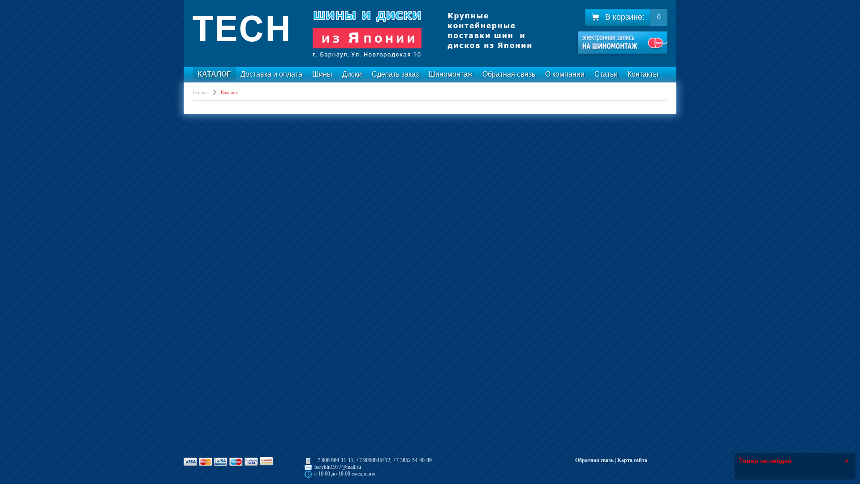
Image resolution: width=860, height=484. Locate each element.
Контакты (643, 74)
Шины (322, 74)
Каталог (214, 74)
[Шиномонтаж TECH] (363, 33)
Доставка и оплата (271, 74)
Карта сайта (632, 460)
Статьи (606, 74)
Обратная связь (508, 74)
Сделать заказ (395, 74)
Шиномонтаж (451, 74)
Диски (352, 74)
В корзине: (625, 17)
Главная (201, 92)
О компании (565, 74)
